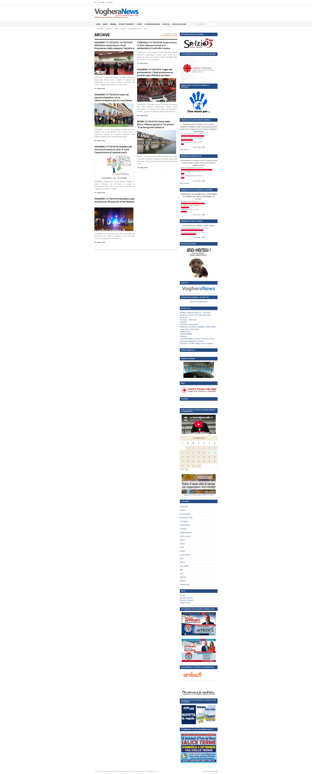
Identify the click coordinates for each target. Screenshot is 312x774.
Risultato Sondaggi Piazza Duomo (192, 341)
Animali (113, 24)
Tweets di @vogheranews (199, 302)
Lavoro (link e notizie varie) (189, 329)
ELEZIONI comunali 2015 (189, 324)
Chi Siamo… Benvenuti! (188, 320)
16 (193, 457)
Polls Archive (184, 149)
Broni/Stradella (185, 514)
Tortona (182, 562)
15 (188, 457)
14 (182, 457)
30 (193, 465)
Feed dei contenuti (186, 598)
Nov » (187, 469)
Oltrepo (182, 540)
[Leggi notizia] (117, 53)
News (105, 24)
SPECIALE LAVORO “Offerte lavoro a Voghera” (196, 343)
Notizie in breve (185, 536)
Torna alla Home (171, 34)
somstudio (214, 771)
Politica (166, 24)
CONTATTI (110, 2)
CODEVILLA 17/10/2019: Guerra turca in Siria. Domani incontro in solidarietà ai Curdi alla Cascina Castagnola (157, 46)
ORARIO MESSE (186, 334)
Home (98, 24)
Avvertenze (184, 317)
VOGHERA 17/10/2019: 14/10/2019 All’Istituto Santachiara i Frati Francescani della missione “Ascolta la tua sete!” (114, 46)
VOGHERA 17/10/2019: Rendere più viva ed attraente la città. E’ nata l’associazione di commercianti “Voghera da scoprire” (113, 151)
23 (193, 461)
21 (182, 461)
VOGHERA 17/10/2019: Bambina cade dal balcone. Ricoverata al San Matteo (114, 200)
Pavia (182, 547)
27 (214, 461)
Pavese (182, 544)
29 (188, 465)
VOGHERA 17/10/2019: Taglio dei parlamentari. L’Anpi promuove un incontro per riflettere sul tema (155, 72)
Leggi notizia (101, 88)
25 (204, 461)
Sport (139, 24)
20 (214, 457)
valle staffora (184, 566)
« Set (182, 469)
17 (198, 457)
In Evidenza (184, 521)
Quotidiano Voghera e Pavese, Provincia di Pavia (197, 339)
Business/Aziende (152, 24)
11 (204, 452)
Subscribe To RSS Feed (169, 35)
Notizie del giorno (186, 532)
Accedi (182, 595)
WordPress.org (185, 603)
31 (198, 465)
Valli (181, 570)
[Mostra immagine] (111, 53)
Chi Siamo (101, 2)
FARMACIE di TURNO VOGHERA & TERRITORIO (198, 327)
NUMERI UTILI (185, 332)
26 (209, 461)
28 (182, 465)
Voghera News (185, 584)
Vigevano (183, 577)
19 (209, 457)
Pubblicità (183, 336)
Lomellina (183, 529)
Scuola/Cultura (179, 24)
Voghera (182, 581)
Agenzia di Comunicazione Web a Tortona (198, 495)
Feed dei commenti (186, 600)
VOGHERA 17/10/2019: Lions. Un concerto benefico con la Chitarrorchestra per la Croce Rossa (113, 97)
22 (188, 461)
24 (198, 461)
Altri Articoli (184, 506)
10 (198, 452)
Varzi (181, 573)
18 (204, 457)
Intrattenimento (127, 24)
